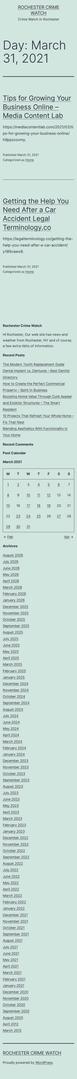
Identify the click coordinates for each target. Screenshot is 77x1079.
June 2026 (11, 568)
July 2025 (10, 639)
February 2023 (14, 825)
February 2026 (14, 594)
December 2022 (15, 838)
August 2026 (13, 555)
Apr (67, 537)
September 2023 (16, 780)
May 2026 (11, 575)
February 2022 (14, 902)
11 (38, 495)
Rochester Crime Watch (32, 1053)
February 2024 (14, 748)
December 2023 (15, 761)
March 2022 (12, 896)
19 (48, 506)
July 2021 (10, 947)
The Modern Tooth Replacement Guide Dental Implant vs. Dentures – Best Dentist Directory (36, 370)
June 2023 (11, 799)
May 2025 (11, 652)
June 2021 (11, 953)
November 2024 (16, 690)
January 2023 (14, 831)
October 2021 (13, 928)
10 (28, 495)
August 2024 (13, 709)
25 (39, 516)
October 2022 (14, 851)
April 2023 (11, 812)
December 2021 (15, 915)
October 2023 (14, 774)
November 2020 (16, 998)
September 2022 (16, 857)
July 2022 (10, 870)
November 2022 (16, 844)
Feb (10, 537)
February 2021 (14, 979)
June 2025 (11, 645)
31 (28, 527)
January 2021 (13, 986)
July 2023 (10, 793)
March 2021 (12, 973)
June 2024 (11, 722)
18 (38, 506)
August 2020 (13, 1018)
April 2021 (11, 966)
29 (8, 527)
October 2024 (14, 696)
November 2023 (16, 767)
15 (8, 506)
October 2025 (14, 619)
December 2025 (15, 607)
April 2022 (11, 889)
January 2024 (14, 754)
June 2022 (11, 876)
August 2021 (12, 940)
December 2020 (15, 992)
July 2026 (10, 562)
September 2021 (16, 934)
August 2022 (13, 863)
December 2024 (15, 684)
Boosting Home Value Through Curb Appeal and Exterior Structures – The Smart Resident (37, 402)
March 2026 (12, 587)
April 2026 (11, 581)
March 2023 (12, 819)
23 (18, 516)
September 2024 (16, 703)
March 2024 (12, 742)
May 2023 (11, 806)
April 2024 (11, 735)
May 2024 (11, 729)
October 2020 (14, 1005)
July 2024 (11, 716)
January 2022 (14, 908)
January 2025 (14, 677)
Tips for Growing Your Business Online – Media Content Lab (37, 107)
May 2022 (11, 883)
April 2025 (11, 658)
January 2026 (14, 600)
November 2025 (16, 613)
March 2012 (12, 1030)
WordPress (44, 1063)
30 (18, 527)
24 (28, 516)
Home (29, 160)
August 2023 (13, 786)
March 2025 (12, 664)
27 (59, 516)
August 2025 (13, 632)
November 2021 (15, 921)
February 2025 (14, 671)
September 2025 (16, 626)
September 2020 (16, 1011)
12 (48, 495)
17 (28, 506)
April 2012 (11, 1024)
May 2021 (10, 960)
